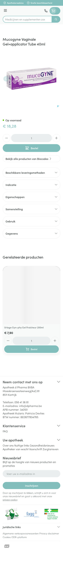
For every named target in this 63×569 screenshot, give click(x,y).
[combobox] (27, 19)
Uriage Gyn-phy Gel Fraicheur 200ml (24, 327)
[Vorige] (6, 78)
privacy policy (10, 499)
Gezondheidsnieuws (42, 445)
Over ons (8, 445)
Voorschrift (35, 449)
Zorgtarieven (50, 449)
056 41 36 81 (21, 402)
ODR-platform (19, 537)
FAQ (5, 431)
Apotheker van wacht (16, 449)
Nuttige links (21, 445)
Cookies (7, 537)
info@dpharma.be (30, 406)
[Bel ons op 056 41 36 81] (46, 11)
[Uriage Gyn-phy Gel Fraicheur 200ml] (31, 295)
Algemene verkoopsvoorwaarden (21, 533)
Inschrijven (31, 485)
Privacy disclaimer (49, 533)
